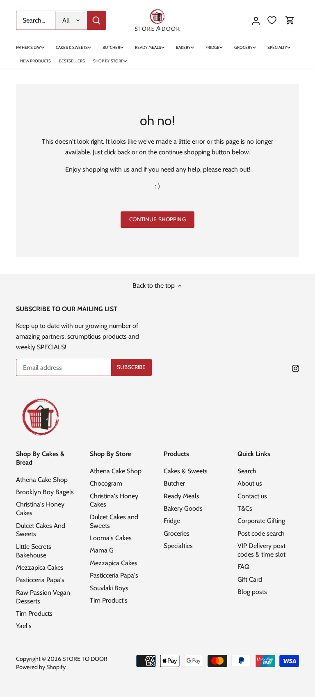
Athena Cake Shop (42, 480)
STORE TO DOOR (84, 659)
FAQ (243, 567)
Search (246, 471)
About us (249, 483)
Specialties (178, 546)
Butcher (174, 483)
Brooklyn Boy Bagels (45, 492)
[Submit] (96, 20)
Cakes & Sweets (186, 471)
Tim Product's (109, 600)
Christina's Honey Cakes (114, 500)
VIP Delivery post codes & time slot (261, 550)
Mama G (102, 550)
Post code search (261, 533)
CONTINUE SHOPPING (157, 219)
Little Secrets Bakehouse (33, 551)
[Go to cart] (290, 20)
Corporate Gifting (261, 521)
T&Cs (244, 508)
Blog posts (252, 592)
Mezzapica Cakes (40, 567)
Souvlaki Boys (109, 588)
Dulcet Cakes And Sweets (40, 530)
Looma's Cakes (111, 538)
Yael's (24, 626)
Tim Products (34, 613)
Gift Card (249, 579)
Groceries (176, 533)
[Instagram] (295, 368)
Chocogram (106, 483)
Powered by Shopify (41, 667)
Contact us (252, 496)
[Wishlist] (272, 20)
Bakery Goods (183, 508)
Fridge (172, 521)
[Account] (256, 20)
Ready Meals (181, 496)
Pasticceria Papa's (40, 580)
